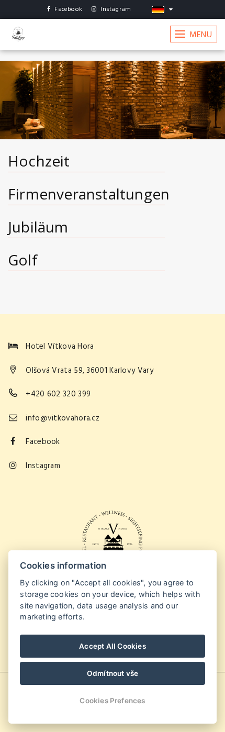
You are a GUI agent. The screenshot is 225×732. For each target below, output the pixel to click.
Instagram (115, 9)
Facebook (68, 9)
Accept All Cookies (112, 646)
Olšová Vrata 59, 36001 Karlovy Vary (89, 370)
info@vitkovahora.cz (62, 418)
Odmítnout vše (113, 673)
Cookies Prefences (112, 700)
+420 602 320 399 (58, 394)
